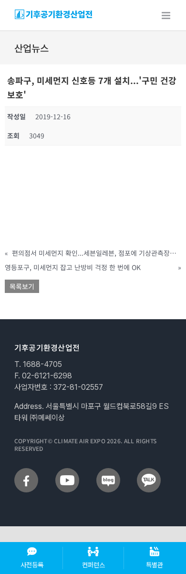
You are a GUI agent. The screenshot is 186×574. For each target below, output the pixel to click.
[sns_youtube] (67, 472)
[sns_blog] (108, 472)
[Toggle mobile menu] (167, 15)
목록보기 (22, 286)
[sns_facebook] (26, 472)
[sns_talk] (149, 472)
